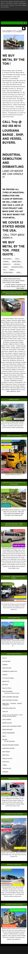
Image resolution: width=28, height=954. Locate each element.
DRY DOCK (5, 684)
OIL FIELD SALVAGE (9, 741)
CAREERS (4, 664)
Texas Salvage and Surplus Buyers (14, 15)
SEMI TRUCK (5, 755)
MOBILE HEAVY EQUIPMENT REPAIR (11, 726)
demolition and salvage (13, 74)
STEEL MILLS (5, 761)
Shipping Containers (7, 758)
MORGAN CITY (6, 264)
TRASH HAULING (6, 768)
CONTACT (5, 674)
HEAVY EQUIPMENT (7, 691)
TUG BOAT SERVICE (8, 272)
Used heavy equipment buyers (11, 693)
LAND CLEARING (6, 719)
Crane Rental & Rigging (8, 678)
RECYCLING (17, 264)
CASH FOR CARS (6, 668)
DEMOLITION (5, 681)
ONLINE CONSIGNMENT (8, 733)
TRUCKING (5, 772)
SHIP (4, 269)
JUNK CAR (5, 711)
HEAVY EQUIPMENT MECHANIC (10, 697)
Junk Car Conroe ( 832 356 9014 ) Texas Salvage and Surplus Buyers (12, 715)
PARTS (4, 736)
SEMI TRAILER (6, 751)
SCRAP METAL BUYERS (17, 267)
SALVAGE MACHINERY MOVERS (10, 745)
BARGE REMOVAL (7, 258)
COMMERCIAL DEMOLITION (9, 671)
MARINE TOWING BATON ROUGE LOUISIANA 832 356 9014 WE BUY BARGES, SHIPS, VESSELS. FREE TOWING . (13, 280)
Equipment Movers (7, 688)
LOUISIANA (5, 261)
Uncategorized (19, 31)
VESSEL (18, 272)
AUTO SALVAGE (6, 661)
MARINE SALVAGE (7, 723)
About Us (4, 658)
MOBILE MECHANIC (7, 729)
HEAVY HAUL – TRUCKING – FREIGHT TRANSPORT (12, 704)
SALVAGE (5, 267)
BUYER (17, 258)
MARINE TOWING (16, 261)
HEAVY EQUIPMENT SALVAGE (10, 700)
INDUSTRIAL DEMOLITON (9, 708)
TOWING (11, 269)
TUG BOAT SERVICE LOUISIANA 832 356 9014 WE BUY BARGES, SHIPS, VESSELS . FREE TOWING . (15, 286)
